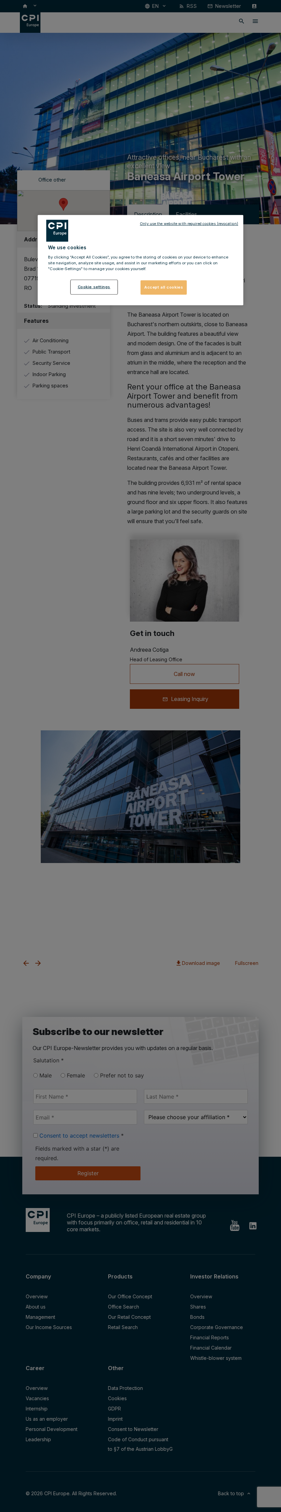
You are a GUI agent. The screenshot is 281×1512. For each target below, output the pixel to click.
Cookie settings (94, 286)
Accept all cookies (163, 287)
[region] (140, 260)
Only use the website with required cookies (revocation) (189, 224)
